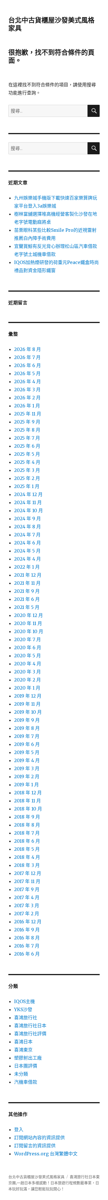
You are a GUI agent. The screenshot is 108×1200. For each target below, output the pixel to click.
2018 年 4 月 (27, 857)
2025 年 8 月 (27, 430)
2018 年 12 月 (28, 792)
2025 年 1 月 (26, 486)
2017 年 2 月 (26, 913)
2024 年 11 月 (28, 502)
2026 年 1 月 (27, 406)
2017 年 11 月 (27, 881)
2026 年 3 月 (27, 389)
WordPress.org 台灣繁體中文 (45, 1154)
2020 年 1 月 (27, 688)
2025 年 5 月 (27, 454)
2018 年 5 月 (27, 849)
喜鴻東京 (23, 1050)
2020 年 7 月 (27, 639)
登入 (18, 1129)
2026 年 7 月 (27, 357)
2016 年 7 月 (26, 946)
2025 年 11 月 (27, 414)
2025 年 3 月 (27, 470)
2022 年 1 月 (27, 567)
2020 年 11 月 (28, 623)
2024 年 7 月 (27, 535)
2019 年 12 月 (27, 696)
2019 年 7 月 (26, 736)
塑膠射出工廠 (28, 1058)
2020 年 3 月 (27, 672)
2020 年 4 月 (27, 664)
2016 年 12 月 (27, 921)
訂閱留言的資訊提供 (35, 1145)
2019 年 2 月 (26, 776)
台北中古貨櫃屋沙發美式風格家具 (36, 1176)
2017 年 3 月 (26, 905)
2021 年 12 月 (27, 575)
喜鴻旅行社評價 (30, 1033)
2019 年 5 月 (26, 752)
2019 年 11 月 (27, 704)
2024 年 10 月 (28, 510)
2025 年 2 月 (27, 478)
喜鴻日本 (23, 1042)
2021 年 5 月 (26, 607)
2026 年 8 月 (27, 349)
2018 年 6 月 (27, 841)
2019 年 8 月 (27, 728)
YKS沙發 (23, 1009)
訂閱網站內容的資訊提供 (39, 1137)
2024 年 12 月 (28, 494)
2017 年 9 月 (26, 889)
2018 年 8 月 (27, 825)
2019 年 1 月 (26, 784)
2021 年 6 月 (27, 599)
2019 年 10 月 (28, 712)
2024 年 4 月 (27, 559)
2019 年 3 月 (26, 768)
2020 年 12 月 (28, 615)
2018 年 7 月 (27, 833)
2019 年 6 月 (27, 744)
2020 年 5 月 (27, 655)
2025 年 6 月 (27, 446)
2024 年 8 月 (27, 526)
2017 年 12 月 (27, 873)
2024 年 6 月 (27, 543)
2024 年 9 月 (27, 518)
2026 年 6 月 (27, 365)
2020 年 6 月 (27, 647)
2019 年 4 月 (27, 760)
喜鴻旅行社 (25, 1017)
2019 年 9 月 (27, 720)
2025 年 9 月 (27, 422)
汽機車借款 (25, 1082)
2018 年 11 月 (27, 801)
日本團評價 (25, 1066)
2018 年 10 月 (28, 809)
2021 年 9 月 (27, 591)
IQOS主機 (24, 1001)
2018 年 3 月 (27, 865)
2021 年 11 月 (27, 583)
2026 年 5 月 (27, 373)
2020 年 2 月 (27, 680)
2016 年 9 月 (27, 930)
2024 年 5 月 (27, 551)
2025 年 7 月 (27, 438)
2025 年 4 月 (27, 462)
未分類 (21, 1074)
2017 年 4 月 (26, 897)
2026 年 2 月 (27, 397)
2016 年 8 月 (27, 938)
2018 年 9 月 (27, 817)
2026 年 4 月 (27, 381)
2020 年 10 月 (28, 631)
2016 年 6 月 (27, 954)
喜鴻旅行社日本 (30, 1025)
